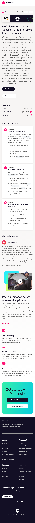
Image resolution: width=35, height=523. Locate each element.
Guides (21, 443)
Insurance (21, 476)
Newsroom (5, 474)
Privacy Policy (16, 518)
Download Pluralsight (8, 454)
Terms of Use (8, 518)
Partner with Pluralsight (25, 448)
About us (4, 468)
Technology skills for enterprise (11, 426)
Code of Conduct (26, 518)
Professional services (8, 459)
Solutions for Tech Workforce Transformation (14, 429)
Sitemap (4, 451)
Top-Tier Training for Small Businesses (12, 424)
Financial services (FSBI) (25, 471)
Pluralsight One (23, 454)
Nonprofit (21, 479)
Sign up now (7, 496)
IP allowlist (5, 448)
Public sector (22, 482)
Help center (5, 446)
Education (21, 468)
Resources (5, 476)
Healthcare (22, 474)
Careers (4, 471)
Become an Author (24, 446)
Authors (21, 457)
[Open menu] (32, 3)
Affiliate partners (23, 451)
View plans (5, 457)
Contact (4, 443)
